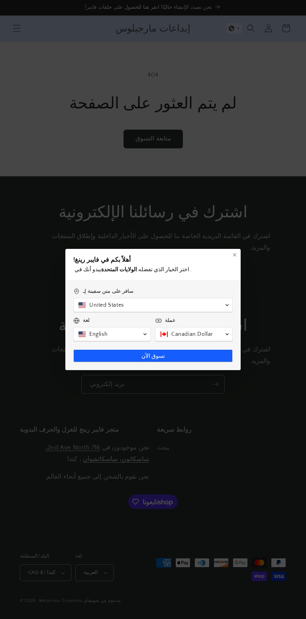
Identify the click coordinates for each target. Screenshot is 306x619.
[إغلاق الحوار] (234, 254)
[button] (153, 305)
